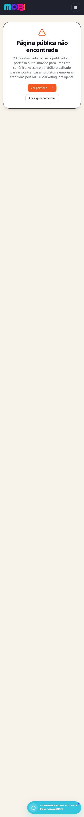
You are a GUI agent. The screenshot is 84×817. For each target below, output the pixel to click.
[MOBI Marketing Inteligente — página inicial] (14, 7)
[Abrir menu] (75, 7)
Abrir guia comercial (42, 98)
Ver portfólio (39, 88)
